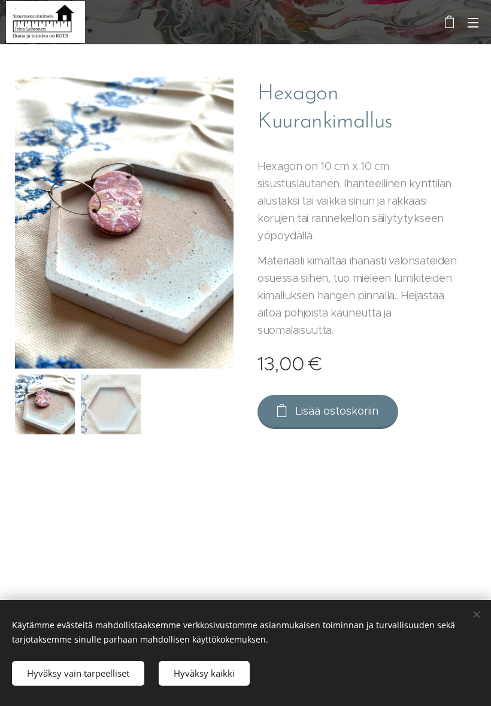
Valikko (473, 22)
